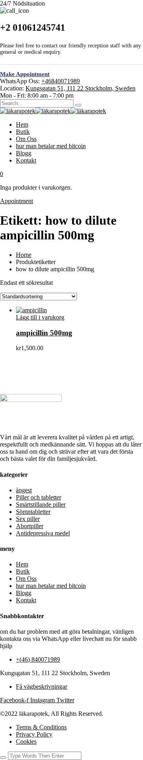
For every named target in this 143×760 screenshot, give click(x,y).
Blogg (23, 153)
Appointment (16, 201)
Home (23, 254)
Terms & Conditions (41, 727)
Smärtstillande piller (41, 504)
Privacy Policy (34, 734)
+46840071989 (60, 81)
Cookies (26, 741)
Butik (23, 131)
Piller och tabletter (38, 497)
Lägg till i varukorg (40, 317)
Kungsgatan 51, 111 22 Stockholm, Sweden (80, 88)
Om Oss (26, 138)
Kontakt (26, 160)
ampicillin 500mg (44, 333)
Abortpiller (29, 526)
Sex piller (28, 518)
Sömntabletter (33, 511)
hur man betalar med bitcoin (51, 146)
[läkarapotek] (17, 111)
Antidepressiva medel (43, 533)
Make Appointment (25, 74)
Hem (22, 124)
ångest (24, 490)
